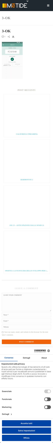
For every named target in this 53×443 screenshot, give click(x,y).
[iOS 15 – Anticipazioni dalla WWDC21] (27, 203)
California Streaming (27, 134)
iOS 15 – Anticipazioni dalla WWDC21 (27, 225)
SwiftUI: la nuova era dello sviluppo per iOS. (27, 271)
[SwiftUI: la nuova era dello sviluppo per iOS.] (27, 249)
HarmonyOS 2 (27, 180)
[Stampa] (14, 36)
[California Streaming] (27, 112)
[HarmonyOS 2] (27, 158)
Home (24, 23)
